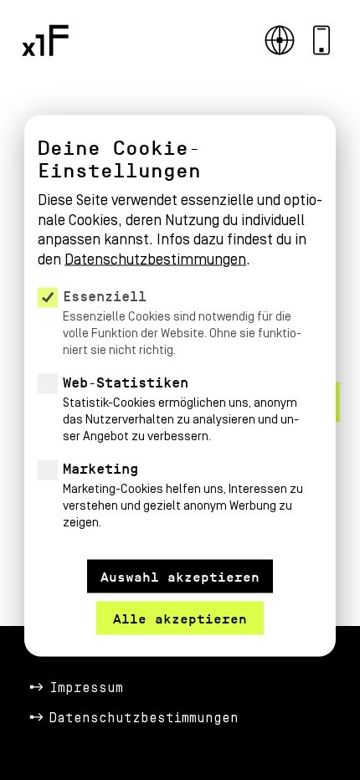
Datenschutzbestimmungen (144, 718)
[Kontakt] (321, 40)
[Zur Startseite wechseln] (45, 40)
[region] (180, 340)
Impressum (86, 687)
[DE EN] (279, 40)
